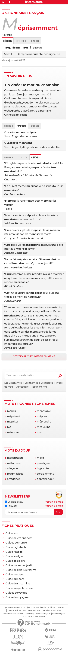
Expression (20, 41)
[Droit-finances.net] (50, 637)
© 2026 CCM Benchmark (34, 617)
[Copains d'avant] (18, 643)
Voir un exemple (54, 501)
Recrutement (34, 610)
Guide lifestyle (14, 556)
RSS (24, 610)
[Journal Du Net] (18, 637)
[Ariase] (18, 649)
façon (24, 54)
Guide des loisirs (15, 560)
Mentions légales (43, 614)
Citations (35, 41)
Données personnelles (51, 610)
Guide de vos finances (19, 538)
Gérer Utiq (29, 614)
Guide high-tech (16, 547)
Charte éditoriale (38, 607)
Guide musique (15, 574)
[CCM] (50, 630)
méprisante (35, 54)
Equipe (27, 607)
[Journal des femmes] (18, 630)
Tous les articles (14, 610)
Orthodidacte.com (15, 114)
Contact (60, 607)
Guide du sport (15, 578)
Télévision (12, 505)
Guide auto (12, 533)
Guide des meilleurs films (21, 569)
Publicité (51, 607)
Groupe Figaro (58, 614)
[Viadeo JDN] (50, 643)
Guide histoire (14, 551)
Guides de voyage (16, 592)
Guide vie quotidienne (19, 588)
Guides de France (16, 542)
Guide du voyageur (17, 597)
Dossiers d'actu (15, 501)
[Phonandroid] (50, 649)
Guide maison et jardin (19, 565)
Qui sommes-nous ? (13, 607)
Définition (8, 126)
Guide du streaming (18, 583)
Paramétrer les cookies (13, 614)
